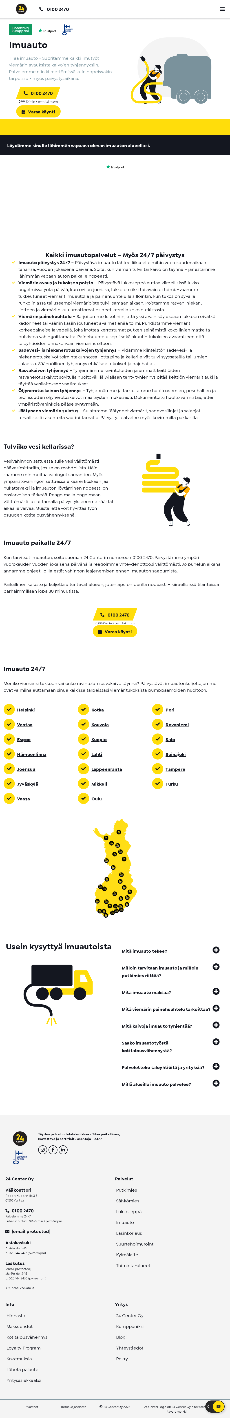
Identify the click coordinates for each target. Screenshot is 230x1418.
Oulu (96, 798)
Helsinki (26, 709)
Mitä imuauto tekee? (144, 950)
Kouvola (100, 724)
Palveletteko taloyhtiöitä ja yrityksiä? (163, 1067)
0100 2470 (58, 8)
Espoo (24, 739)
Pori (170, 709)
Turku (172, 783)
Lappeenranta (106, 768)
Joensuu (26, 768)
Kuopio (99, 739)
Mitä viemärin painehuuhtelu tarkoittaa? (166, 1009)
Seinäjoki (176, 754)
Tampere (175, 768)
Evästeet (32, 1406)
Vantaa (24, 724)
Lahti (96, 754)
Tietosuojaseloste (73, 1406)
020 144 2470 (18, 1278)
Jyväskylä (27, 783)
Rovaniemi (177, 724)
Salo (170, 739)
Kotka (97, 709)
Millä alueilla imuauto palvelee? (156, 1084)
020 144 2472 (18, 1253)
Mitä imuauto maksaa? (146, 992)
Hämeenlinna (31, 754)
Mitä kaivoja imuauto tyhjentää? (157, 1025)
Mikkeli (99, 783)
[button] (222, 9)
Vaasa (23, 798)
